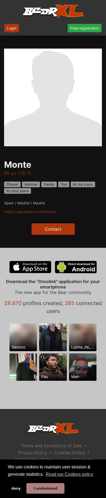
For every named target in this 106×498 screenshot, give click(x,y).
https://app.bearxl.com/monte (30, 212)
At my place (83, 184)
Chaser (12, 184)
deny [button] (16, 488)
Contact (53, 229)
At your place (18, 191)
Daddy (49, 184)
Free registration (84, 28)
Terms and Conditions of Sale (51, 445)
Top (64, 184)
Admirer (31, 184)
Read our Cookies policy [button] (69, 474)
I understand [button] (45, 488)
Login (12, 28)
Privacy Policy (32, 452)
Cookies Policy (69, 452)
